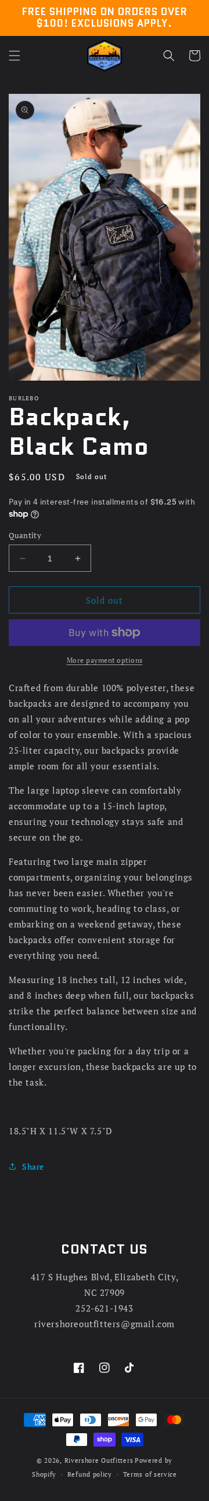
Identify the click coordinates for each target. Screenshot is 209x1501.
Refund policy (89, 1474)
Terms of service (150, 1474)
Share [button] (33, 1166)
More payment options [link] (105, 660)
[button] (14, 55)
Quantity (25, 535)
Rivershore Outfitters (99, 1460)
